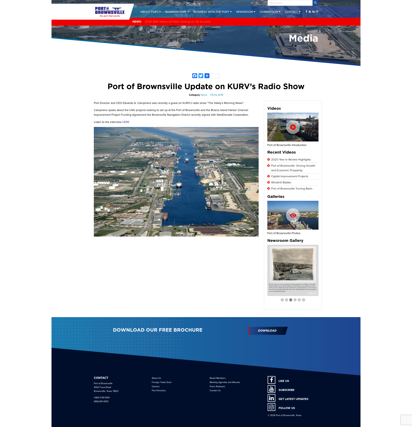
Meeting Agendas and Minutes (225, 382)
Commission (269, 12)
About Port (149, 12)
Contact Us (215, 390)
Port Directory (159, 390)
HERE (125, 122)
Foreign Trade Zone (162, 382)
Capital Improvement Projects (289, 176)
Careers (156, 386)
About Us (156, 378)
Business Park (176, 12)
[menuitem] (151, 12)
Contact (291, 12)
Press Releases (217, 386)
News (204, 95)
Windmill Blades (281, 182)
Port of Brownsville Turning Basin (291, 188)
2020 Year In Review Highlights (291, 159)
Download (267, 330)
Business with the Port (211, 12)
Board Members (218, 378)
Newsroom (244, 12)
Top (404, 419)
